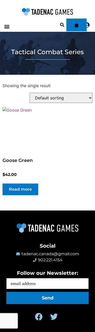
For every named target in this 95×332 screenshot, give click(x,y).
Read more (20, 189)
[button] (7, 26)
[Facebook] (38, 316)
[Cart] (76, 25)
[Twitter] (54, 316)
